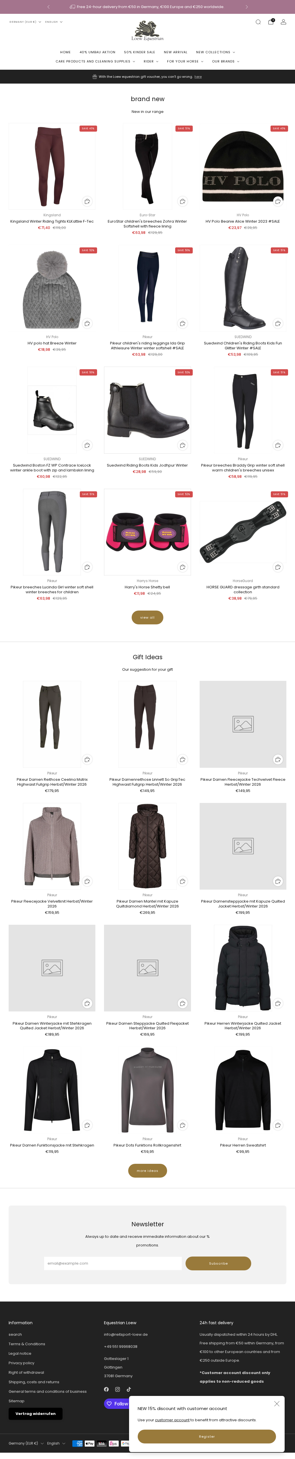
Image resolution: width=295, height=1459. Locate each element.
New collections (213, 52)
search (15, 1334)
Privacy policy (21, 1363)
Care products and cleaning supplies (93, 61)
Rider (149, 61)
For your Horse (183, 61)
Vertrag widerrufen (36, 1413)
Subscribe (218, 1263)
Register (207, 1436)
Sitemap (16, 1401)
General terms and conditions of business (48, 1391)
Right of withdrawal (26, 1372)
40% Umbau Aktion (98, 52)
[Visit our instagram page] (117, 1389)
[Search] (258, 22)
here (198, 76)
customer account (172, 1420)
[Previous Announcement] (48, 7)
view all (147, 617)
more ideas (147, 1170)
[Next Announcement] (247, 7)
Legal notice (20, 1353)
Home (65, 52)
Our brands (223, 61)
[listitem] (148, 7)
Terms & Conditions (27, 1344)
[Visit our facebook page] (106, 1389)
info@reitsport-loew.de (126, 1334)
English (51, 22)
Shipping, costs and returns (34, 1382)
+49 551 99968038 (120, 1346)
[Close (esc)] (277, 1403)
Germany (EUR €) (23, 22)
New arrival (176, 52)
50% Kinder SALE (139, 52)
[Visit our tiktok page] (129, 1389)
